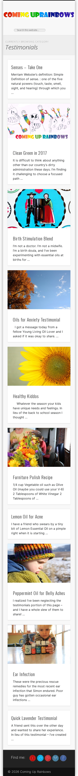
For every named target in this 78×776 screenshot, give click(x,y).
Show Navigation (61, 34)
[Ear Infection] (39, 644)
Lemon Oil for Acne (27, 516)
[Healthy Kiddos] (39, 366)
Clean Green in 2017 (30, 152)
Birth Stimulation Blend (33, 238)
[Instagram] (55, 758)
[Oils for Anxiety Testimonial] (39, 289)
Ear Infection (24, 674)
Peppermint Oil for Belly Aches (39, 593)
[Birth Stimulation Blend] (39, 208)
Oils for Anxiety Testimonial (36, 319)
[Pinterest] (48, 758)
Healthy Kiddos (26, 396)
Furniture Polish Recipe (33, 477)
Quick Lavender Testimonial (34, 717)
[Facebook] (63, 758)
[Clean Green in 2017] (39, 123)
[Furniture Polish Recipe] (39, 447)
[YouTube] (32, 758)
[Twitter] (40, 758)
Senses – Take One (27, 67)
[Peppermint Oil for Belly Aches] (39, 563)
